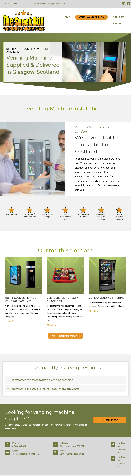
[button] (65, 336)
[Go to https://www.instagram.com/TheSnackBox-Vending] (118, 463)
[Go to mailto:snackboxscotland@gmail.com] (26, 453)
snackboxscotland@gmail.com (49, 4)
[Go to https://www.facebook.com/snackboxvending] (118, 449)
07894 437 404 (10, 4)
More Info (9, 321)
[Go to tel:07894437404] (26, 445)
